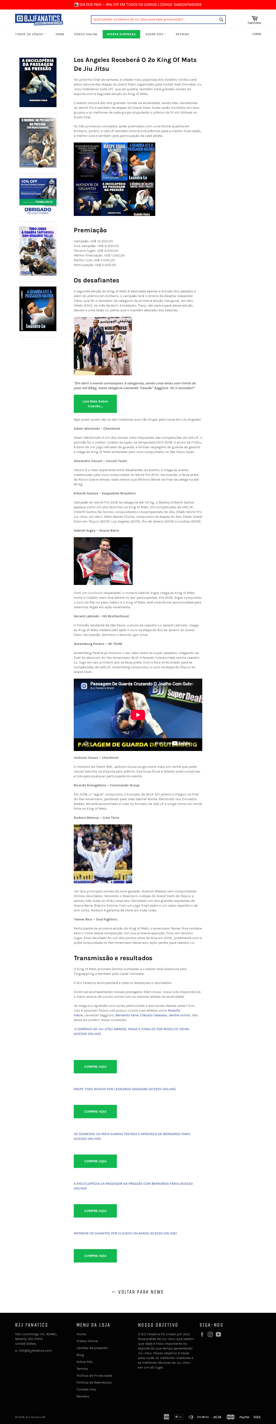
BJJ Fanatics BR (35, 1417)
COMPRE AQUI (95, 1066)
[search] (158, 19)
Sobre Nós (154, 34)
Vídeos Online (85, 34)
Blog (80, 1355)
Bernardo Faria (127, 1015)
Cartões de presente (92, 1348)
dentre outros (179, 1015)
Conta (256, 34)
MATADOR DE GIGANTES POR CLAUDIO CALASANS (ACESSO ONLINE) (125, 1233)
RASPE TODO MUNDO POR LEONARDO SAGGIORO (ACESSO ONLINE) (125, 1089)
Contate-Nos (86, 1389)
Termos (82, 1369)
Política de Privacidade (94, 1375)
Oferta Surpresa (121, 34)
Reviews (182, 34)
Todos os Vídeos (29, 34)
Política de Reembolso (94, 1382)
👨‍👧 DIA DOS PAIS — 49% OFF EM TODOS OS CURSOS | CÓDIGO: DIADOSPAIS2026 (138, 5)
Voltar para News (140, 1292)
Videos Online (87, 1341)
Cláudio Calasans (153, 1015)
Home (60, 34)
